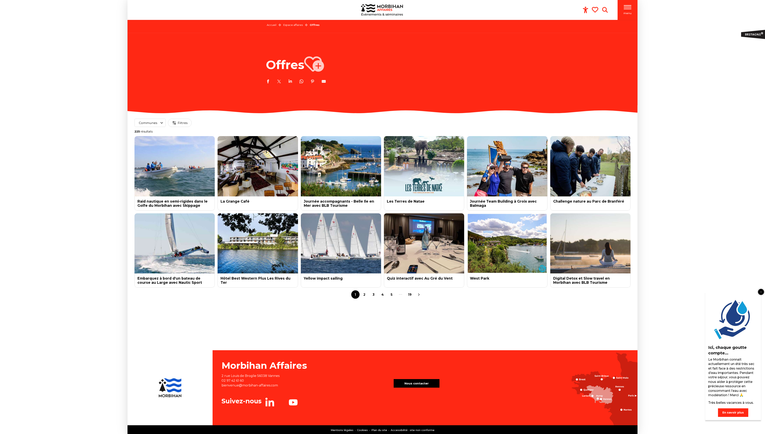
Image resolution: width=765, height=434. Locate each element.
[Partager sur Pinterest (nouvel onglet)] (313, 82)
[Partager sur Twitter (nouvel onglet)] (279, 82)
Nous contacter (416, 383)
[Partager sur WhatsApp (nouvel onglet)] (301, 82)
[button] (605, 10)
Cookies (363, 430)
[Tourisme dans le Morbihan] (382, 10)
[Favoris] (595, 9)
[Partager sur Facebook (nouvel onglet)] (268, 82)
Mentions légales (342, 430)
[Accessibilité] (585, 10)
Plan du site (379, 430)
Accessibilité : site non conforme (412, 430)
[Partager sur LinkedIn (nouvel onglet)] (290, 82)
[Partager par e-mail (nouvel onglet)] (324, 82)
